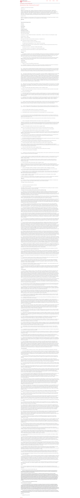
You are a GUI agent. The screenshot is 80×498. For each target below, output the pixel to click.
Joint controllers (37, 5)
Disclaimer (21, 497)
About (50, 0)
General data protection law (23, 5)
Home (47, 0)
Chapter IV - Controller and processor (30, 5)
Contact (57, 0)
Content (53, 0)
